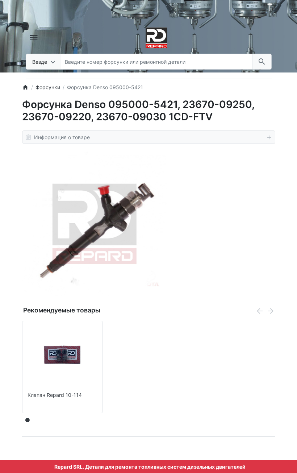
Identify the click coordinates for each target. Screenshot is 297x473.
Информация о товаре (62, 137)
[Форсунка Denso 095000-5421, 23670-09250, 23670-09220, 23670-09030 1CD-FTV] (94, 224)
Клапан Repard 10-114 (55, 395)
